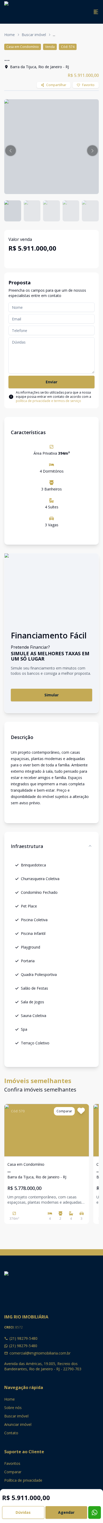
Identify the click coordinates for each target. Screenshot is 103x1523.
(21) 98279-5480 (24, 1338)
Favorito (88, 85)
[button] (10, 150)
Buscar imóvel (34, 34)
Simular (51, 694)
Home (9, 34)
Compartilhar (56, 85)
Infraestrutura (27, 846)
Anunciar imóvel (17, 1424)
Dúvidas (23, 1512)
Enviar (51, 381)
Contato (11, 1432)
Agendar (66, 1512)
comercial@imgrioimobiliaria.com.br (40, 1353)
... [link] (54, 34)
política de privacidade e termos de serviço (48, 401)
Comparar (12, 1471)
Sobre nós (13, 1407)
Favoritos (12, 1463)
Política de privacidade (23, 1480)
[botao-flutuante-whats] (94, 1512)
